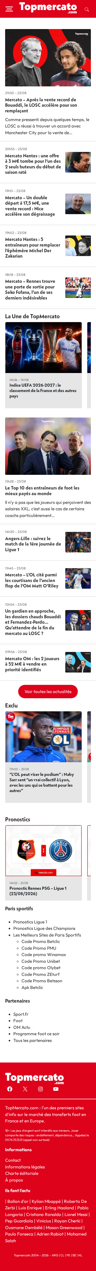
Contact (13, 1160)
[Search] (87, 9)
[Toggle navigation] (9, 9)
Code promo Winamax (44, 954)
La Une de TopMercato (32, 316)
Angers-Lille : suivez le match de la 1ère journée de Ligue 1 (33, 543)
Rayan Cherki (67, 1220)
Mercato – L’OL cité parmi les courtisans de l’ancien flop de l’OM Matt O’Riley (31, 580)
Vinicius (43, 1220)
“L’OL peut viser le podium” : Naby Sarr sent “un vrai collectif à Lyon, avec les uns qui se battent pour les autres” (41, 782)
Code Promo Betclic (41, 941)
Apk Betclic (32, 987)
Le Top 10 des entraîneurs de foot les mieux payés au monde (42, 490)
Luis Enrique (30, 1207)
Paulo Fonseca (19, 1234)
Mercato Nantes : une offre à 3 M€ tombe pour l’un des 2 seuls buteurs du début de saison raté (33, 164)
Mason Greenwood (64, 1227)
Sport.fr (20, 1014)
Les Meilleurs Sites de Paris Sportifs (47, 935)
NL (80, 1255)
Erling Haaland (59, 1207)
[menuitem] (87, 9)
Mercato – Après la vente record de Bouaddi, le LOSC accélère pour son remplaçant (41, 105)
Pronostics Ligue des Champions (44, 928)
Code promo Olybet (41, 967)
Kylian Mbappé (46, 1201)
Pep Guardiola (19, 1220)
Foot (18, 1020)
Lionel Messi (76, 1214)
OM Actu (21, 1027)
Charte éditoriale (21, 1173)
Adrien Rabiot (50, 1234)
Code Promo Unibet (41, 961)
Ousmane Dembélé (23, 1227)
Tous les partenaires (32, 1040)
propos (15, 1180)
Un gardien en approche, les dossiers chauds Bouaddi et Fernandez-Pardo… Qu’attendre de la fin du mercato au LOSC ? (33, 622)
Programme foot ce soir (36, 1033)
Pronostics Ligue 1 (30, 921)
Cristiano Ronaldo (43, 1214)
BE (74, 1255)
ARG (55, 1255)
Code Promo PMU (39, 948)
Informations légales (25, 1166)
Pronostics (17, 819)
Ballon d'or (17, 1201)
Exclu (11, 705)
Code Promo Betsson (42, 980)
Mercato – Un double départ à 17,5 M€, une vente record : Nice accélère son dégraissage (30, 206)
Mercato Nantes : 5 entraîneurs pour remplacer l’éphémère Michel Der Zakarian (32, 247)
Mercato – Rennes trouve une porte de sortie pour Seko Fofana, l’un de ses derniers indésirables (30, 289)
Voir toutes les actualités (48, 691)
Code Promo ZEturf (41, 974)
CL (62, 1255)
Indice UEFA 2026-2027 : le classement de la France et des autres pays (43, 390)
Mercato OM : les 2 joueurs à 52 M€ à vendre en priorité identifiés (32, 664)
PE (68, 1255)
